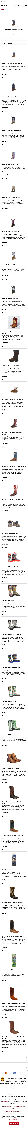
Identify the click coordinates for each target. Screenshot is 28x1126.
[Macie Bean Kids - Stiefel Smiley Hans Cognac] (14, 322)
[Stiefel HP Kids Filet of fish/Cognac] (14, 53)
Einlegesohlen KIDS (7, 970)
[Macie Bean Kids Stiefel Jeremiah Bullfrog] (14, 456)
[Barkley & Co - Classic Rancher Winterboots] (14, 356)
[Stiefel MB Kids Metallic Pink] (14, 154)
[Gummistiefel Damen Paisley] (14, 591)
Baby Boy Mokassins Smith (10, 533)
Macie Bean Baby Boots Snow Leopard (13, 399)
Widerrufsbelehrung (17, 1108)
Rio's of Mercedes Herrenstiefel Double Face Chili (13, 1037)
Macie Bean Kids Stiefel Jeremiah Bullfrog (14, 466)
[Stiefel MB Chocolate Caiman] (14, 221)
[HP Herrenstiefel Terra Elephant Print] (14, 826)
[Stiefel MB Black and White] (14, 288)
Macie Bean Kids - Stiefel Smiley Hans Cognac (13, 332)
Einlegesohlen (6, 869)
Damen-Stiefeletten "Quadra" (10, 768)
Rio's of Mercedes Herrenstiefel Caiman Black (13, 802)
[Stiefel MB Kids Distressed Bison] (14, 188)
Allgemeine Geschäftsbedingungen (10, 1113)
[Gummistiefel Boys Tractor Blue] (14, 658)
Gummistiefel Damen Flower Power (12, 701)
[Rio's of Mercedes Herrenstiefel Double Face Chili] (14, 1027)
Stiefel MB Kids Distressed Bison (11, 198)
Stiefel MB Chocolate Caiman (10, 231)
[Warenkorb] (25, 5)
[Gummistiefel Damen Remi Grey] (14, 624)
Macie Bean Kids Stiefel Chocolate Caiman (12, 433)
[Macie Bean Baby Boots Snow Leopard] (14, 389)
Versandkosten (4, 1101)
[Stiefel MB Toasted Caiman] (14, 255)
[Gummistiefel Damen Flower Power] (14, 691)
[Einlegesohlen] (14, 859)
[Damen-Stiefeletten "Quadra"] (14, 758)
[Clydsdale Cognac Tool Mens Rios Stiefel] (14, 993)
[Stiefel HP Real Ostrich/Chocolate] (14, 121)
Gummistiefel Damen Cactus (10, 735)
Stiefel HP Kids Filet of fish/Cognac (12, 63)
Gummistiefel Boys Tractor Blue (11, 667)
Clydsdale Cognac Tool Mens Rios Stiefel (13, 1003)
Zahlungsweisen (8, 1108)
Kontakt (23, 1106)
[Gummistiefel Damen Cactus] (14, 725)
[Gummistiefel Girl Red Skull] (14, 557)
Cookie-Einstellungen (6, 1106)
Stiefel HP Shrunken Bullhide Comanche (14, 29)
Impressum (22, 1113)
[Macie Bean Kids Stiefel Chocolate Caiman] (14, 423)
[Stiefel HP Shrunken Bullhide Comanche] (14, 23)
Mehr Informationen (14, 1119)
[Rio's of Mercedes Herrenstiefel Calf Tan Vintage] (14, 926)
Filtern (5, 40)
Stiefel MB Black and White (10, 298)
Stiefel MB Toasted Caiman (9, 265)
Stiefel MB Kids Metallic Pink (10, 164)
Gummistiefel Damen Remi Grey (11, 634)
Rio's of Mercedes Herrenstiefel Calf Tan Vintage (13, 936)
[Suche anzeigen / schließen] (14, 5)
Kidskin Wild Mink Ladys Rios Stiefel (12, 902)
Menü (5, 5)
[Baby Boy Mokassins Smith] (14, 523)
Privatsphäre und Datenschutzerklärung (13, 1111)
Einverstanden (14, 1123)
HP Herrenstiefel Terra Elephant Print (13, 835)
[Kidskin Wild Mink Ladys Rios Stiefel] (14, 893)
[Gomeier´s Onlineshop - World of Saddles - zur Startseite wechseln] (3, 2)
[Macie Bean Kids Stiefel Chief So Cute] (14, 490)
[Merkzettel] (18, 5)
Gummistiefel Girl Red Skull (10, 567)
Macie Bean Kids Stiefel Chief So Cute (12, 500)
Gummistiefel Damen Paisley (10, 600)
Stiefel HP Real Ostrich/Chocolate (11, 130)
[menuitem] (4, 5)
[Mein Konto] (22, 5)
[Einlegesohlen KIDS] (14, 960)
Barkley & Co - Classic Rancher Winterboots (10, 366)
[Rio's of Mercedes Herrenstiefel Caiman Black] (14, 792)
